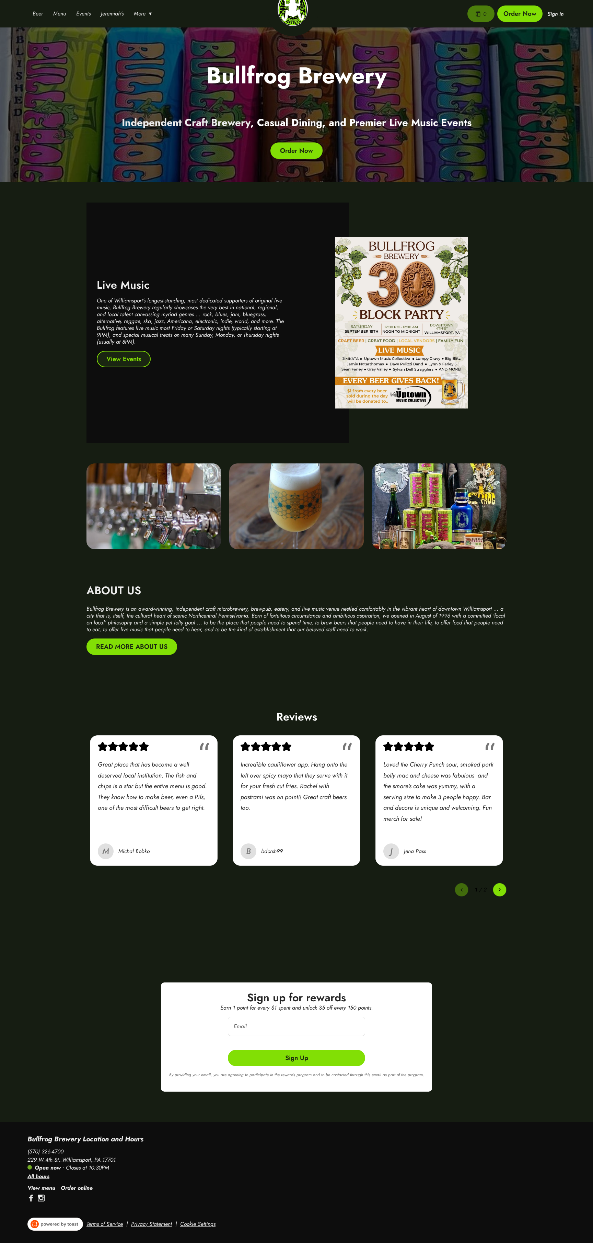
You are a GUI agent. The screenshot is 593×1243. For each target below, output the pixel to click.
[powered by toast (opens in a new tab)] (55, 1224)
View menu (41, 1188)
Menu (59, 13)
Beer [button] (38, 13)
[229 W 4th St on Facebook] (31, 1199)
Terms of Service (104, 1224)
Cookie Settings (198, 1224)
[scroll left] (461, 890)
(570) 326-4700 (45, 1151)
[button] (144, 14)
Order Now (519, 13)
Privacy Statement (151, 1224)
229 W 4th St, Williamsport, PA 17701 (71, 1159)
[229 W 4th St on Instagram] (40, 1199)
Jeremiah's (112, 13)
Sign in (555, 14)
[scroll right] (500, 890)
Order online (77, 1188)
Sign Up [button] (296, 1057)
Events (83, 13)
